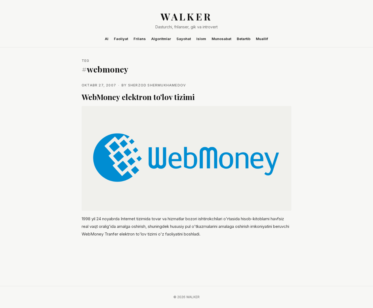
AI (106, 39)
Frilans (140, 39)
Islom (201, 39)
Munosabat (221, 39)
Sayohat (183, 39)
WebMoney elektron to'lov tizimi (138, 97)
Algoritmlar (161, 39)
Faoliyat (121, 39)
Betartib (243, 39)
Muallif (262, 39)
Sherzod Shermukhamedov (157, 85)
